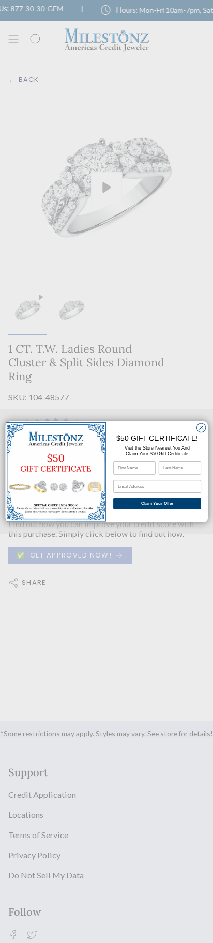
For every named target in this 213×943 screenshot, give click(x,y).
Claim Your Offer (157, 503)
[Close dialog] (201, 427)
